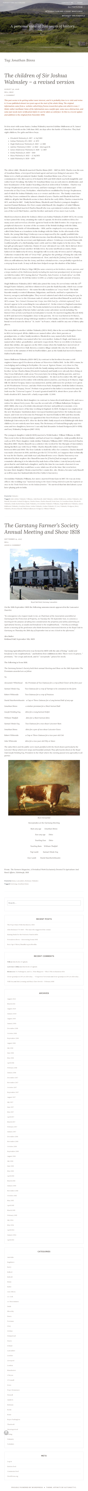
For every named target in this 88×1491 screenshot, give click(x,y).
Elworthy (10, 1311)
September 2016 (13, 1151)
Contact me (67, 3)
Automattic (70, 1487)
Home (80, 3)
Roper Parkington (13, 1419)
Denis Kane (55, 501)
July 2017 (10, 1102)
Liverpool (10, 1361)
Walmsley (15, 496)
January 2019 (11, 1023)
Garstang (13, 884)
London (10, 1365)
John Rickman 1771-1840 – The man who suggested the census (29, 930)
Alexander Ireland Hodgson (19, 501)
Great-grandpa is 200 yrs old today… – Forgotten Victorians (29, 977)
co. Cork (10, 1297)
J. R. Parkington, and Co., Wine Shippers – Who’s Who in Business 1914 (40, 972)
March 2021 (11, 1004)
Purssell (10, 1395)
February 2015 (12, 1215)
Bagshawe (10, 1262)
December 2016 (12, 1137)
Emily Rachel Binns (18, 504)
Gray (9, 1326)
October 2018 (12, 1033)
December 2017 (12, 1078)
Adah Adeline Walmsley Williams (21, 499)
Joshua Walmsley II (49, 506)
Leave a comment (12, 545)
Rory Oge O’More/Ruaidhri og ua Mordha (22, 944)
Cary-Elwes (11, 1292)
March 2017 (11, 1122)
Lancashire (20, 881)
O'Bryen (10, 1375)
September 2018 (13, 1038)
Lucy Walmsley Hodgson (65, 506)
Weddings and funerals (73, 16)
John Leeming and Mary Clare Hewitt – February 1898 (35, 982)
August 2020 (11, 1009)
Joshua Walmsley (36, 506)
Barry (9, 1267)
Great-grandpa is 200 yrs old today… (66, 977)
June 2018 (10, 1053)
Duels (9, 1306)
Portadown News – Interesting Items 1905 (22, 940)
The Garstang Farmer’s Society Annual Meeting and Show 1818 (42, 528)
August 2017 (11, 1097)
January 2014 (11, 1235)
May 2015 (10, 1200)
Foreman (10, 1321)
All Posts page (75, 7)
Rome (9, 1415)
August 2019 (11, 1019)
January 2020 (11, 1014)
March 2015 (11, 1210)
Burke (9, 1287)
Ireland (9, 1346)
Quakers (10, 1400)
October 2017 (12, 1087)
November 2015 (12, 1191)
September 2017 (13, 1092)
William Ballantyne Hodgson (33, 509)
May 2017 (10, 1112)
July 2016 (10, 1161)
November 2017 (12, 1083)
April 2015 (10, 1205)
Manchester (11, 1370)
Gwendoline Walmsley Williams (48, 504)
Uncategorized (12, 1429)
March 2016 (11, 1181)
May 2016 (10, 1171)
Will (6, 542)
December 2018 (12, 1028)
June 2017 (10, 1107)
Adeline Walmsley (73, 499)
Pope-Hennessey (13, 1390)
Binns (14, 881)
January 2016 (11, 1186)
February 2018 (12, 1068)
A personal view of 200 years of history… (44, 26)
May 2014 (10, 1225)
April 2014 (10, 1230)
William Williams (49, 509)
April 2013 (10, 1240)
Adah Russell (37, 499)
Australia (10, 1257)
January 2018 (11, 1073)
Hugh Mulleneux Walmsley (69, 504)
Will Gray (9, 92)
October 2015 (12, 1196)
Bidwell (9, 1277)
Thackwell (10, 1424)
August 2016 (11, 1156)
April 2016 (10, 1176)
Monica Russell (17, 509)
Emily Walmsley (31, 504)
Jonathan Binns (24, 506)
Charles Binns (35, 501)
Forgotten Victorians (14, 3)
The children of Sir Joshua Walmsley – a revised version (39, 78)
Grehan (9, 1331)
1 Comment (9, 95)
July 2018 (10, 1048)
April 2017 (10, 1117)
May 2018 (10, 1058)
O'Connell (10, 1380)
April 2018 (10, 1063)
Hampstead (11, 1336)
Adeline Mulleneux (60, 499)
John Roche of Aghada (20, 962)
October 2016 (12, 1146)
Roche (9, 1410)
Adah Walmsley (48, 499)
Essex (9, 1316)
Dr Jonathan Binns (66, 501)
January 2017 (11, 1132)
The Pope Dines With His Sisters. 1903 (21, 925)
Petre (9, 1385)
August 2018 (11, 1043)
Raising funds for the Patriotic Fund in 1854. (22, 935)
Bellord (9, 1272)
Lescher (10, 1356)
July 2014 (10, 1220)
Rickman (28, 881)
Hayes (9, 1341)
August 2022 (11, 999)
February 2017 (12, 1127)
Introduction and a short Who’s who (64, 11)
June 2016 (10, 1166)
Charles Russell (45, 501)
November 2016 (12, 1141)
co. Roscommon (13, 1302)
